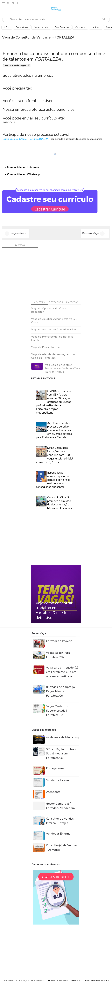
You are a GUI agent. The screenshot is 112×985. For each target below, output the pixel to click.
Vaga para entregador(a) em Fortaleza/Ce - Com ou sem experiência (62, 672)
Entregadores (55, 768)
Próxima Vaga (90, 233)
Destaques (56, 302)
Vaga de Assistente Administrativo (53, 329)
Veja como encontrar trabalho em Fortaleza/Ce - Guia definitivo (62, 368)
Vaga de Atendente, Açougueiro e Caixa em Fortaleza (53, 356)
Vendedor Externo (58, 780)
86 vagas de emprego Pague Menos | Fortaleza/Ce (60, 691)
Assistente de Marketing (62, 737)
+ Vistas (39, 302)
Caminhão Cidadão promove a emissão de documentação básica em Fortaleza (59, 503)
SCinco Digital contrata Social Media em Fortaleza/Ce (61, 753)
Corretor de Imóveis (59, 641)
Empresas (72, 302)
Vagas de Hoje (41, 27)
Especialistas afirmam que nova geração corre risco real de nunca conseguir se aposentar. (53, 480)
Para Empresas (62, 27)
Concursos (80, 27)
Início (7, 27)
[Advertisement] (56, 275)
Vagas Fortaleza (36, 980)
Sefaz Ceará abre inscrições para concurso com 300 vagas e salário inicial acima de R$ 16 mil (54, 455)
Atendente (53, 792)
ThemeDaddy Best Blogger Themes (90, 980)
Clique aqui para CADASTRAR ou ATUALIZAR (26, 139)
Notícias (95, 27)
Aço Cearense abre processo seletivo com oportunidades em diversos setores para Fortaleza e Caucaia (54, 430)
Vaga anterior (18, 233)
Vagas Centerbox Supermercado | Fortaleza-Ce (57, 710)
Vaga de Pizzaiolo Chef (46, 347)
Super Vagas (22, 27)
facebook (20, 245)
